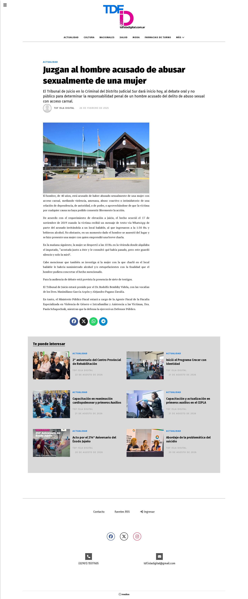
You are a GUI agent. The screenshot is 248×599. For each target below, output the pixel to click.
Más (179, 37)
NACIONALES (107, 37)
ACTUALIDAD (71, 37)
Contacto (98, 511)
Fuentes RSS (122, 511)
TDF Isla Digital (64, 108)
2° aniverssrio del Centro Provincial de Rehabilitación (97, 362)
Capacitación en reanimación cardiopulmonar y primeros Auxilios (97, 400)
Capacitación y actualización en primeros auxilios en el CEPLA (188, 400)
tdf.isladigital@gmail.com (159, 563)
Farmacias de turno (158, 37)
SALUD (124, 37)
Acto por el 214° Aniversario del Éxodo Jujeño (94, 439)
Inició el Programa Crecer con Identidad (186, 362)
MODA (136, 37)
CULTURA (89, 37)
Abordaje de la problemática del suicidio (188, 439)
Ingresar (149, 511)
